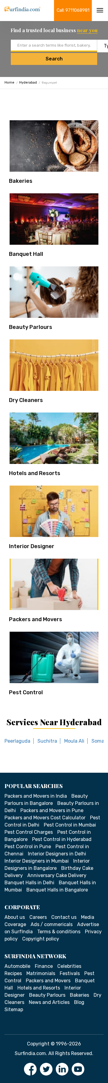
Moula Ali (74, 741)
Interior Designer (31, 546)
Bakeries (20, 181)
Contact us (63, 917)
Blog (79, 1002)
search (54, 59)
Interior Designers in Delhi (57, 854)
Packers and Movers (35, 619)
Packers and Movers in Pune (51, 810)
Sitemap (13, 1009)
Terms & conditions (58, 931)
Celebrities (69, 966)
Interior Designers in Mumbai (36, 861)
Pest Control (26, 692)
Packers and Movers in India (35, 796)
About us (14, 917)
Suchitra (47, 741)
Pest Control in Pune (27, 846)
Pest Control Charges (28, 832)
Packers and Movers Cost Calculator (45, 818)
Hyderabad (28, 82)
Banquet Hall (26, 254)
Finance (44, 966)
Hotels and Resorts (34, 473)
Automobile (17, 966)
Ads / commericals (52, 924)
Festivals (70, 973)
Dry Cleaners (26, 400)
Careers (38, 917)
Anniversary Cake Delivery (56, 875)
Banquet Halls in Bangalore (57, 890)
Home (9, 82)
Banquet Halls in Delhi (29, 882)
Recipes (13, 973)
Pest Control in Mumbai (70, 825)
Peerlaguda (17, 741)
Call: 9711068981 (73, 10)
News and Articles (49, 1002)
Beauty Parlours (30, 327)
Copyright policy (40, 939)
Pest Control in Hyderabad (62, 839)
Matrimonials (40, 973)
